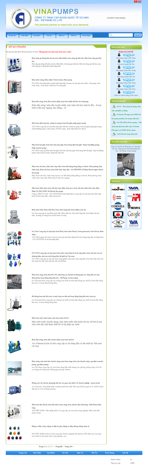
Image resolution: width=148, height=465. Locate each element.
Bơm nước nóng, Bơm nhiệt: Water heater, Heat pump (52, 80)
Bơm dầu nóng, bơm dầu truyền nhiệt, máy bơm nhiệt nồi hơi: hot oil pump (60, 101)
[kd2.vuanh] (119, 68)
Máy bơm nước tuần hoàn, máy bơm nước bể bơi (50, 318)
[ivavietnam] (119, 87)
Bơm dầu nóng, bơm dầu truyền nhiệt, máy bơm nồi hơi (53, 340)
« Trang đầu (58, 447)
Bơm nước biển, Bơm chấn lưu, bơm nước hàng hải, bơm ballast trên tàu (59, 210)
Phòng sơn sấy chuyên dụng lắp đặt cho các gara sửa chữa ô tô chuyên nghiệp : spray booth (66, 383)
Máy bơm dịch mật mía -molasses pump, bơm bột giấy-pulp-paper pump (59, 123)
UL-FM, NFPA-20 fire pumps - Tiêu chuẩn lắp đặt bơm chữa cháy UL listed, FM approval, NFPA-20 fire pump (127, 126)
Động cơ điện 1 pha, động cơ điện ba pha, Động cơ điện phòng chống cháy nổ (60, 426)
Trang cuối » (69, 447)
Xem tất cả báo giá (118, 101)
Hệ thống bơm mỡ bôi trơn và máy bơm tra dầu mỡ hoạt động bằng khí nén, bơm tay (64, 296)
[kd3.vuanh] (119, 81)
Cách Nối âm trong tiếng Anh (126, 134)
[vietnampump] (119, 62)
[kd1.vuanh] (119, 56)
